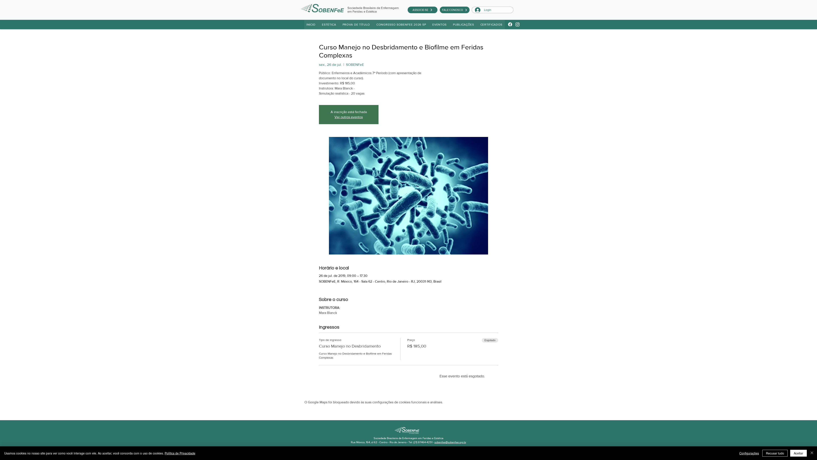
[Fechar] (811, 453)
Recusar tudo (775, 453)
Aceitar (798, 453)
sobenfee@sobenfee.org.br (450, 442)
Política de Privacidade (180, 453)
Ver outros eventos (348, 117)
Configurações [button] (749, 453)
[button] (356, 24)
